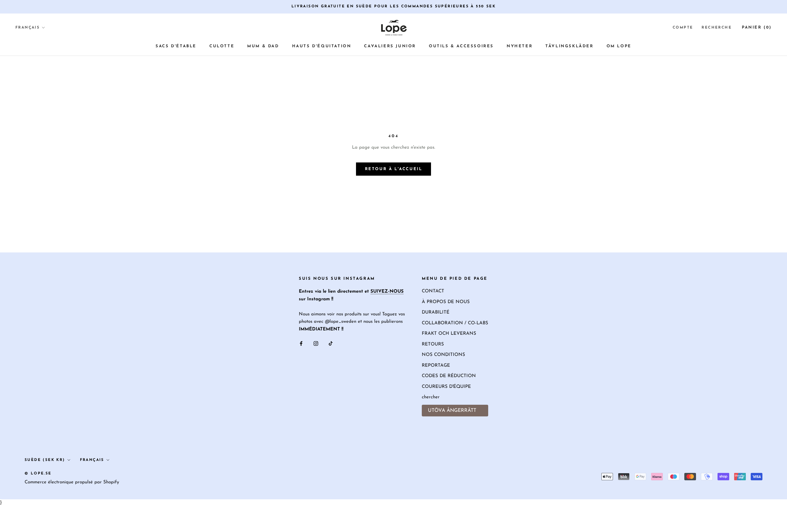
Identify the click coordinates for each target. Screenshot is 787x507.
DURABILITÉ (435, 312)
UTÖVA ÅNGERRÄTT (452, 410)
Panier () (757, 27)
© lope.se (38, 473)
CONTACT (433, 291)
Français (27, 27)
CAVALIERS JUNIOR (390, 46)
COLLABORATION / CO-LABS (455, 323)
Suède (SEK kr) (45, 460)
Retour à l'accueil (393, 169)
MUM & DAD (263, 46)
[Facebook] (301, 343)
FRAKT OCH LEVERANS (449, 333)
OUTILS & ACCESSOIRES (461, 46)
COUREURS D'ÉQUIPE (446, 386)
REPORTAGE (436, 365)
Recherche (717, 27)
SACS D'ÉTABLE (176, 46)
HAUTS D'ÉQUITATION (321, 46)
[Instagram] (316, 343)
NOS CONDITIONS (443, 355)
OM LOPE (619, 46)
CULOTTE (221, 46)
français (92, 460)
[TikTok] (330, 343)
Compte (683, 27)
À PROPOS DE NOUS (446, 302)
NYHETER (519, 46)
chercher (431, 397)
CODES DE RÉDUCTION (449, 376)
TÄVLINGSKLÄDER (569, 46)
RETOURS (433, 344)
